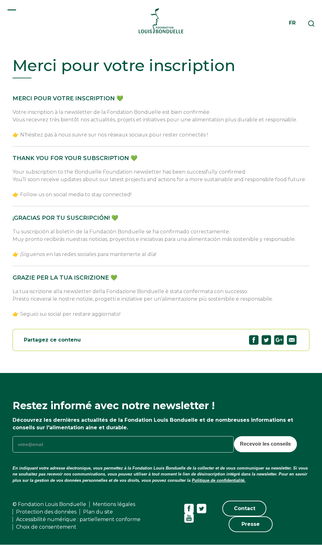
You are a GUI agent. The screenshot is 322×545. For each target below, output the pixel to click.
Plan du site (98, 512)
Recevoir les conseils (265, 444)
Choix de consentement (46, 527)
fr (292, 23)
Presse (251, 524)
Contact (244, 508)
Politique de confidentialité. (219, 480)
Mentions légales (114, 504)
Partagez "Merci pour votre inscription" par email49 (292, 340)
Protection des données (46, 512)
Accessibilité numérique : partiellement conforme (78, 519)
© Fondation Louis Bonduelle (49, 504)
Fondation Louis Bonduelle (161, 20)
